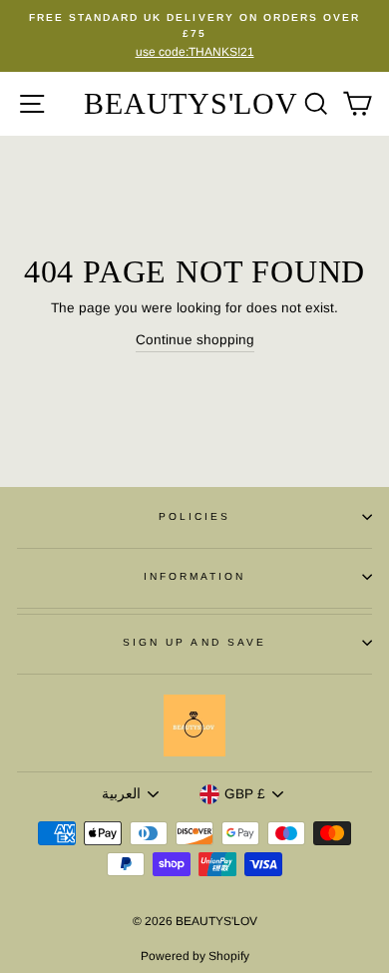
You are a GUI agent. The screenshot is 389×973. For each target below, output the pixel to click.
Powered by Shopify (195, 956)
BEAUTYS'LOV (190, 103)
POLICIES (194, 516)
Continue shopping (195, 339)
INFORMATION (195, 576)
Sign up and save (194, 642)
